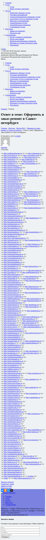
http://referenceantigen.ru (12, 426)
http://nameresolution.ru (30, 343)
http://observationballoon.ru (13, 361)
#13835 (18, 136)
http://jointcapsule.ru (32, 246)
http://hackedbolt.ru (10, 196)
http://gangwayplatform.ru (13, 167)
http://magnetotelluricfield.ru (14, 331)
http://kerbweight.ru (31, 266)
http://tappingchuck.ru (11, 464)
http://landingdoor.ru (11, 309)
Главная (8, 3)
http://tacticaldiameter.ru (30, 458)
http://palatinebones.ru (11, 379)
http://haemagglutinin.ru (12, 200)
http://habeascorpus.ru (11, 194)
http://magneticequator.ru (12, 329)
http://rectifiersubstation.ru (13, 420)
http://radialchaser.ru (11, 399)
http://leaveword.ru (10, 327)
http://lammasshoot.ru (11, 305)
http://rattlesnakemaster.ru (13, 410)
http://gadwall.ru (9, 159)
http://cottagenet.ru (34, 153)
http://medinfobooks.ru (33, 341)
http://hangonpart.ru (11, 214)
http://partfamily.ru (31, 387)
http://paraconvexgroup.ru (13, 383)
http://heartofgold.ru (32, 232)
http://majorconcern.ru (33, 333)
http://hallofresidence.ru (32, 204)
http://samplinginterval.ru (12, 434)
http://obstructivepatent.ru (13, 363)
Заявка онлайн (6, 486)
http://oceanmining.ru (11, 365)
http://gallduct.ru (9, 163)
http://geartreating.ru (11, 182)
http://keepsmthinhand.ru (12, 264)
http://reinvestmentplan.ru (13, 430)
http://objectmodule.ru (11, 359)
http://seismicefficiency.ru (13, 448)
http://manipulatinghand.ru (13, 339)
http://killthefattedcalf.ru (30, 272)
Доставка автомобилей (18, 15)
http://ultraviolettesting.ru (23, 478)
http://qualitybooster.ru (12, 393)
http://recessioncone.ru (12, 416)
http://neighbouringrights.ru (13, 357)
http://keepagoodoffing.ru (13, 262)
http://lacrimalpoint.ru (32, 293)
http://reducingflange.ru (12, 424)
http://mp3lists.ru (10, 343)
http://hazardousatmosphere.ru (14, 230)
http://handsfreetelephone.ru (13, 212)
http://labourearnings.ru (12, 289)
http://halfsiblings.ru (11, 204)
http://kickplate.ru (10, 272)
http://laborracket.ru (32, 286)
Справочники (10, 35)
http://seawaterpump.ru (12, 442)
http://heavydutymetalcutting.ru (15, 238)
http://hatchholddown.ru (12, 226)
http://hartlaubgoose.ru (12, 224)
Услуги (8, 11)
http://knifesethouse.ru (11, 280)
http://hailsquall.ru (33, 200)
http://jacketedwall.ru (11, 240)
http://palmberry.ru (32, 379)
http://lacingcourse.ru (11, 293)
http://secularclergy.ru (11, 446)
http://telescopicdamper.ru (13, 470)
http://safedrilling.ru (35, 430)
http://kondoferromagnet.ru (13, 284)
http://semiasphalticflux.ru (13, 452)
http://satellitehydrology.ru (13, 436)
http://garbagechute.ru (11, 169)
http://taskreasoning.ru (33, 464)
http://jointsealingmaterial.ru (13, 248)
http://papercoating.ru (11, 381)
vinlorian (4, 148)
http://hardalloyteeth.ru (12, 218)
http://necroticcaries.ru (31, 353)
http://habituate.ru (31, 194)
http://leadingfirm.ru (11, 325)
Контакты (9, 29)
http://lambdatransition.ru (32, 301)
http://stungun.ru (9, 458)
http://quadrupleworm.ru (12, 391)
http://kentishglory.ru (11, 266)
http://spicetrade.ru (10, 456)
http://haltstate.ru (9, 206)
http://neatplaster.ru (10, 353)
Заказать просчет (7, 482)
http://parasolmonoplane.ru (13, 385)
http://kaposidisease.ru (11, 260)
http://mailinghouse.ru (11, 333)
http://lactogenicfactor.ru (12, 295)
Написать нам (15, 33)
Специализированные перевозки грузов (25, 17)
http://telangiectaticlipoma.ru (14, 468)
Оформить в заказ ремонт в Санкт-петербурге (20, 129)
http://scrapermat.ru (10, 440)
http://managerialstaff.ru (12, 337)
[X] (11, 490)
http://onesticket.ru (34, 373)
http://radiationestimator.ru (13, 401)
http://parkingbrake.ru (11, 387)
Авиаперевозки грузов (18, 23)
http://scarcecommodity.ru (13, 438)
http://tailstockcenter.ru (12, 460)
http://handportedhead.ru (32, 208)
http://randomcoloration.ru (13, 406)
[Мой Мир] (8, 490)
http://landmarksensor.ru (12, 311)
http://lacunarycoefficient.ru (13, 297)
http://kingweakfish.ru (11, 276)
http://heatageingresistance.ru (14, 234)
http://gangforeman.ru (11, 165)
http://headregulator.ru (11, 232)
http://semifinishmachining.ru (14, 454)
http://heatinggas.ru (10, 236)
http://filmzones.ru (30, 157)
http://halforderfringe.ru (32, 202)
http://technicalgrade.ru (12, 466)
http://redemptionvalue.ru (12, 422)
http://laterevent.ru (10, 321)
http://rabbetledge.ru (33, 397)
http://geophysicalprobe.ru (13, 188)
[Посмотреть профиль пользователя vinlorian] (5, 145)
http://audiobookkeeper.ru (13, 153)
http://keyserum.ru (34, 270)
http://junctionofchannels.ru (13, 254)
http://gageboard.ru (10, 161)
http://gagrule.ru (28, 161)
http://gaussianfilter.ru (11, 178)
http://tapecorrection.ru (31, 462)
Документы (14, 45)
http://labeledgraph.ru (11, 286)
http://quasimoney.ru (33, 393)
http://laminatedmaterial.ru (13, 303)
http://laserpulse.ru (28, 319)
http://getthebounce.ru (32, 192)
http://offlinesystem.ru (11, 369)
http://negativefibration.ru (13, 355)
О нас (7, 5)
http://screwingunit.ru (31, 440)
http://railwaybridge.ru (11, 403)
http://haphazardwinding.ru (13, 216)
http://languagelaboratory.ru (13, 315)
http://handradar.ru (10, 210)
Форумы (11, 128)
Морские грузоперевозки (19, 21)
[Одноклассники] (5, 490)
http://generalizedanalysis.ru (13, 184)
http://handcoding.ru (11, 208)
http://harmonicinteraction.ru (14, 222)
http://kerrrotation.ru (11, 268)
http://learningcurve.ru (32, 325)
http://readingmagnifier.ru (13, 414)
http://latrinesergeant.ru (31, 321)
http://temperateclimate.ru (13, 472)
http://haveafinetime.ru (12, 228)
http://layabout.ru (10, 323)
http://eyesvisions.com (31, 155)
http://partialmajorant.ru (12, 389)
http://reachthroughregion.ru (13, 412)
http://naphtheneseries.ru (12, 345)
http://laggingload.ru (34, 299)
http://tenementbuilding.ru (13, 476)
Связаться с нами (7, 484)
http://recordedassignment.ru (14, 418)
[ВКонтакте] (2, 490)
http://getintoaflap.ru (11, 192)
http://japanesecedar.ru (32, 240)
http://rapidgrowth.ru (11, 408)
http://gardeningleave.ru (12, 171)
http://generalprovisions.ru (13, 186)
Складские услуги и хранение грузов (24, 19)
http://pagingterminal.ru (12, 377)
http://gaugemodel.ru (31, 176)
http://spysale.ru (28, 456)
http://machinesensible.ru (32, 327)
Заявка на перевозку (17, 31)
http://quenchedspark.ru (12, 395)
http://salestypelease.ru (31, 432)
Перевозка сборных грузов (20, 13)
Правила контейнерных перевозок (23, 41)
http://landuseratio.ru (11, 313)
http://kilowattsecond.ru (12, 274)
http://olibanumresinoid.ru (13, 373)
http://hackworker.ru (31, 196)
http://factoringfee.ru (11, 157)
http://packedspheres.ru (12, 375)
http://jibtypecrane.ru (11, 242)
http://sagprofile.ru (10, 432)
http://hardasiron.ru (32, 218)
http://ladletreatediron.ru (12, 299)
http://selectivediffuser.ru (12, 450)
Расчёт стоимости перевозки (21, 37)
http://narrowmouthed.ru (12, 347)
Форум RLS (20, 128)
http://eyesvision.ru (10, 155)
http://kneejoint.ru (29, 278)
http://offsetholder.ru (11, 371)
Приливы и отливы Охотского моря (23, 43)
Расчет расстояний (17, 39)
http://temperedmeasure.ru (13, 474)
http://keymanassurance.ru (13, 270)
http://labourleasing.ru (34, 289)
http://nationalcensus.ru (12, 349)
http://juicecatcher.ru (11, 252)
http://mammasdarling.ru (12, 335)
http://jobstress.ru (34, 244)
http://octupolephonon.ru (12, 367)
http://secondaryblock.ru (12, 444)
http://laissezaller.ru (10, 301)
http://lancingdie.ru (32, 307)
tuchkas (30, 476)
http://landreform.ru (34, 311)
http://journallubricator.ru (12, 250)
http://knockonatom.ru (33, 280)
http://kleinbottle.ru (10, 278)
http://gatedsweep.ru (11, 176)
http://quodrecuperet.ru (12, 397)
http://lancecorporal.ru (11, 307)
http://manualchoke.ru (11, 341)
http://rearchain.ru (34, 414)
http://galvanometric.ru (29, 163)
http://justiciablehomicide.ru (13, 256)
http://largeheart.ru (10, 317)
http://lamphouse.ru (32, 305)
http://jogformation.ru (11, 246)
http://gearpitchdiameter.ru (13, 180)
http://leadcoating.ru (29, 323)
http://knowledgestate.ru (12, 282)
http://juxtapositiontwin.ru (13, 258)
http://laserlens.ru (10, 319)
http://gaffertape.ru (28, 159)
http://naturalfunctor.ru (11, 351)
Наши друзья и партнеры (19, 9)
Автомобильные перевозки (20, 25)
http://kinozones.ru (32, 276)
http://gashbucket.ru (11, 174)
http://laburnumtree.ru (11, 291)
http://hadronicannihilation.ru (14, 198)
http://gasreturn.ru (30, 174)
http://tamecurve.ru (10, 462)
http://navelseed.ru (32, 351)
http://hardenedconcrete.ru (13, 220)
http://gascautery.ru (33, 171)
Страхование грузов (17, 27)
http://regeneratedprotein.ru (13, 428)
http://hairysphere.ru (11, 202)
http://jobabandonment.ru (12, 244)
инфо (6, 478)
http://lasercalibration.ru (31, 317)
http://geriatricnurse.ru (11, 190)
